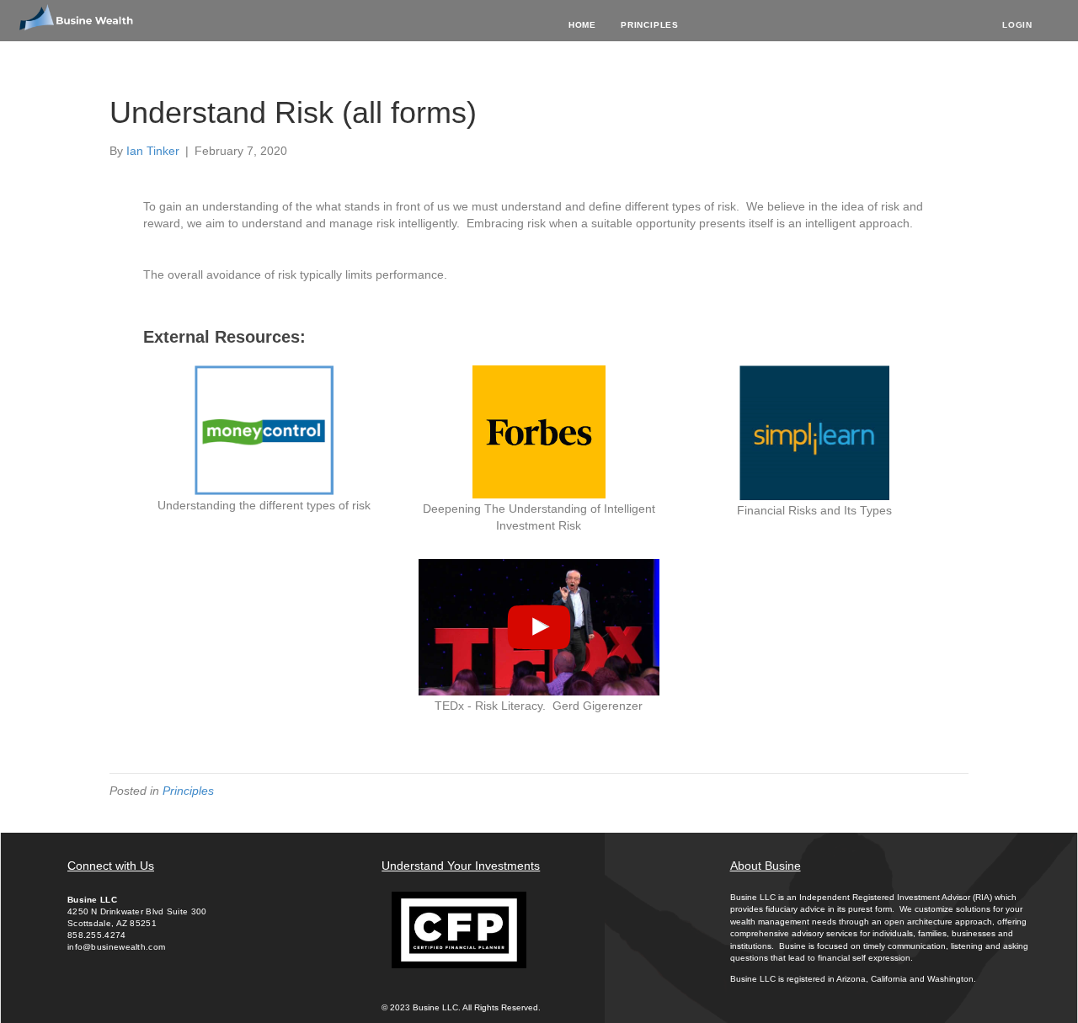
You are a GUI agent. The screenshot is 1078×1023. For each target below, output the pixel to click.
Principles (650, 24)
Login (1017, 24)
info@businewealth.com (116, 946)
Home (582, 24)
